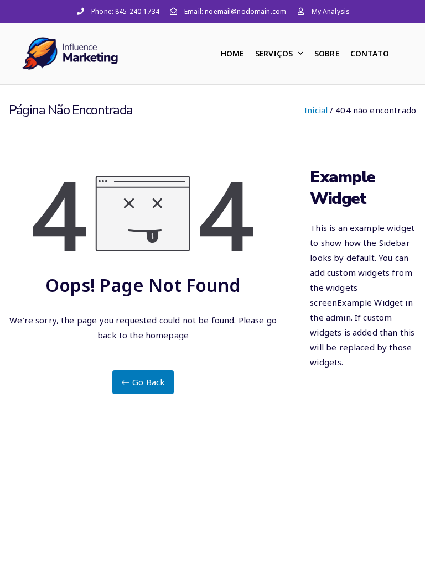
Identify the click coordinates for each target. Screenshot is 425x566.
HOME (232, 53)
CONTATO (369, 53)
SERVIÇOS (274, 53)
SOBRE (326, 53)
